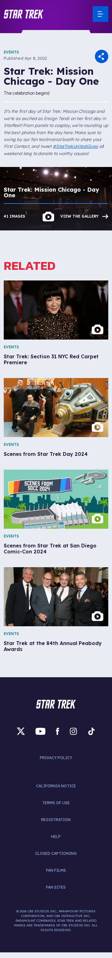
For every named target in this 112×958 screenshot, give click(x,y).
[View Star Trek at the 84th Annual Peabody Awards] (56, 596)
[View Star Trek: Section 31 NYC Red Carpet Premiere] (56, 310)
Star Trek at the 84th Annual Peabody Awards (53, 646)
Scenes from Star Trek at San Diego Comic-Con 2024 (50, 549)
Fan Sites (56, 887)
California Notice (56, 786)
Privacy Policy (56, 757)
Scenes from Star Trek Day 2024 (46, 454)
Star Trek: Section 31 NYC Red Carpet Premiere (51, 360)
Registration (56, 819)
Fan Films (56, 870)
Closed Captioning (56, 853)
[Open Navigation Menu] (100, 14)
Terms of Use (56, 802)
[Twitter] (20, 731)
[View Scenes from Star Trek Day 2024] (56, 407)
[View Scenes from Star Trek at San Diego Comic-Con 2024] (56, 499)
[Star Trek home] (56, 704)
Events (11, 52)
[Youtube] (40, 731)
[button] (24, 14)
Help (56, 836)
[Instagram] (73, 731)
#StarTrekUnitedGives (75, 146)
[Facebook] (57, 731)
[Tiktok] (91, 731)
